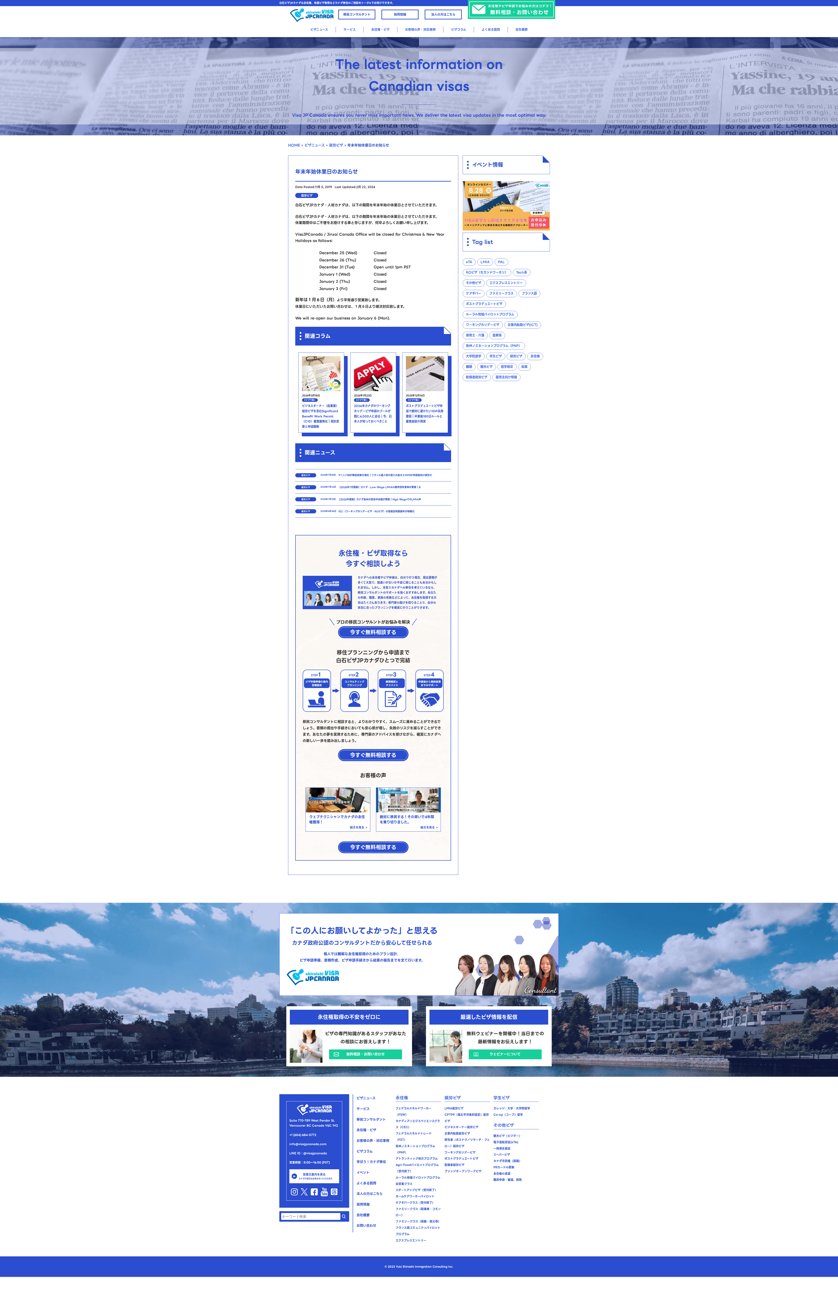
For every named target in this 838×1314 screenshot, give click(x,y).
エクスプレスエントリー (506, 283)
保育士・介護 (475, 335)
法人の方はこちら (443, 14)
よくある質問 (491, 29)
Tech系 (521, 272)
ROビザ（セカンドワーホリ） (487, 272)
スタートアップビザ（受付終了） (417, 1190)
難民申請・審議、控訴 (507, 1179)
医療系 (497, 335)
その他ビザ (473, 283)
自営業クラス (404, 1184)
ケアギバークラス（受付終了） (415, 1202)
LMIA (485, 262)
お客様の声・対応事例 (420, 29)
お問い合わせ (366, 1225)
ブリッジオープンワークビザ (463, 1171)
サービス (349, 29)
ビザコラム (458, 29)
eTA (469, 262)
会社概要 (521, 29)
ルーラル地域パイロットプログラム (490, 314)
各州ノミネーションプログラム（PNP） (494, 345)
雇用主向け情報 (506, 377)
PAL (501, 262)
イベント (363, 1172)
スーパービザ (501, 1154)
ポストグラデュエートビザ (484, 303)
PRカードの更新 (503, 1167)
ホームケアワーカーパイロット (415, 1196)
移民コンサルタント (357, 14)
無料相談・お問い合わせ (365, 1054)
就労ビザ (336, 145)
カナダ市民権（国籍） (507, 1161)
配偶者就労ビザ (476, 377)
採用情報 (400, 14)
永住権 (535, 356)
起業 (524, 366)
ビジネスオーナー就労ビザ (461, 1127)
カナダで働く (310, 400)
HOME (294, 145)
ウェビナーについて (505, 1054)
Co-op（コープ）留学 (508, 1114)
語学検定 (507, 366)
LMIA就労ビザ (454, 1108)
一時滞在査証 (501, 1148)
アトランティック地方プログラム (417, 1158)
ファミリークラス (501, 293)
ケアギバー (473, 293)
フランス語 (529, 293)
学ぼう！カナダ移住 (371, 1161)
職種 (469, 366)
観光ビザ (486, 366)
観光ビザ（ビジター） (507, 1135)
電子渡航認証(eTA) (505, 1142)
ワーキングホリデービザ (482, 324)
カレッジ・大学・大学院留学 (511, 1108)
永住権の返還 (501, 1173)
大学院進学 (473, 356)
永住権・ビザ (366, 1130)
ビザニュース (319, 29)
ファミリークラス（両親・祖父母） (418, 1221)
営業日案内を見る (316, 1176)
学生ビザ (495, 356)
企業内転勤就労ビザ (457, 1133)
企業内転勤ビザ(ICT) (522, 324)
